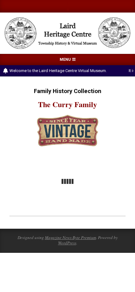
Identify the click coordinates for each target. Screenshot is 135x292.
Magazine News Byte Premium (70, 237)
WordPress (67, 243)
